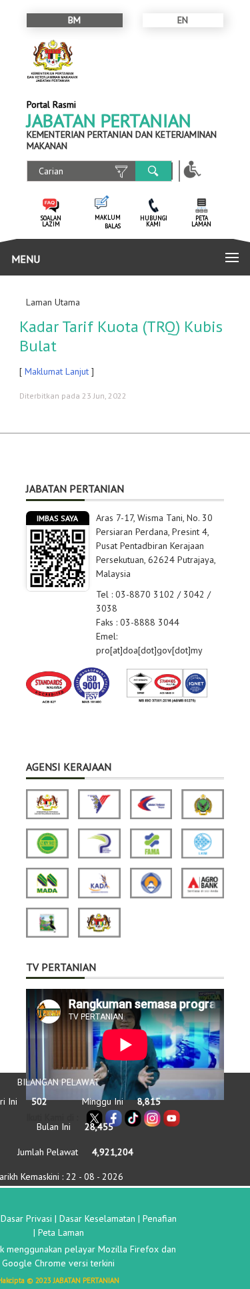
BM (74, 20)
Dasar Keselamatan (97, 1218)
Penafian (160, 1218)
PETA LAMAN (201, 221)
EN (182, 20)
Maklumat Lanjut (57, 371)
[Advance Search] (121, 171)
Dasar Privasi (26, 1218)
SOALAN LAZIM (51, 221)
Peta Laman (61, 1232)
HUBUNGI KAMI (153, 221)
